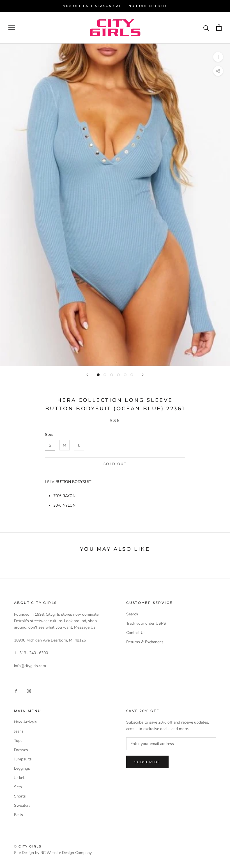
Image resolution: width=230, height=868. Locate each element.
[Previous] (87, 374)
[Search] (206, 28)
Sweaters (22, 805)
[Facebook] (16, 690)
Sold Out (115, 464)
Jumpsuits (23, 759)
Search (132, 614)
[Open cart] (219, 27)
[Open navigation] (11, 27)
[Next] (143, 374)
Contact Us (136, 632)
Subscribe (147, 762)
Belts (18, 814)
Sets (18, 787)
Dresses (21, 750)
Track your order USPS (146, 623)
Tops (18, 740)
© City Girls (28, 846)
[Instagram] (29, 690)
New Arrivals (25, 722)
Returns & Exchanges (145, 642)
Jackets (20, 777)
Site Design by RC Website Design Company (53, 852)
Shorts (20, 796)
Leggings (22, 768)
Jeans (19, 731)
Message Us (84, 627)
